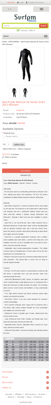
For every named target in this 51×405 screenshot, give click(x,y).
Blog (29, 397)
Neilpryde (20, 110)
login (21, 2)
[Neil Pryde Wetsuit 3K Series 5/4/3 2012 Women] (14, 93)
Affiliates (18, 394)
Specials (8, 394)
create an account (35, 2)
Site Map (20, 397)
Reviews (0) (26, 175)
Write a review (11, 157)
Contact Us (37, 397)
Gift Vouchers (30, 394)
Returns (11, 397)
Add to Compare (24, 149)
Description (26, 170)
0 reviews (15, 154)
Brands (42, 394)
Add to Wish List (9, 149)
